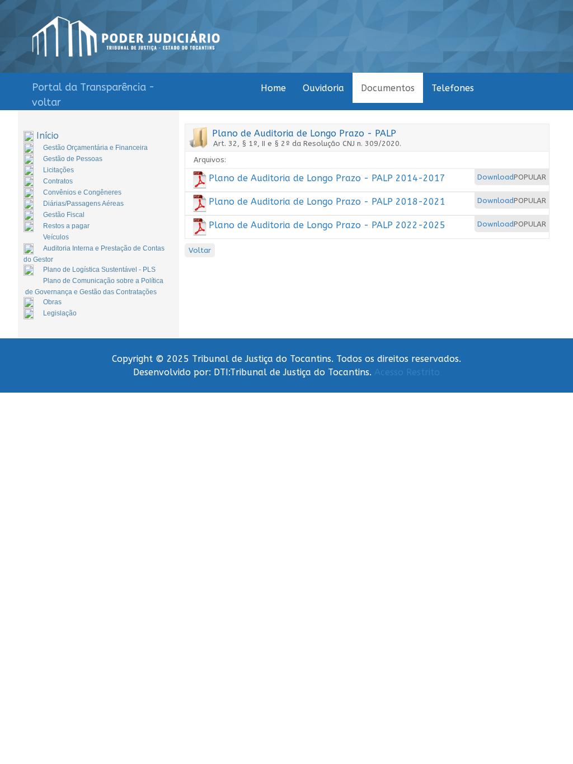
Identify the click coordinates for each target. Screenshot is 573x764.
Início (47, 135)
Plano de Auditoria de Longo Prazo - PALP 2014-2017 (327, 178)
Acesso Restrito (407, 372)
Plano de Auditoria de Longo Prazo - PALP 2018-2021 (327, 201)
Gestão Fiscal (63, 215)
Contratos (58, 181)
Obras (52, 302)
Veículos (56, 237)
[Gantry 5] (126, 36)
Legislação (60, 313)
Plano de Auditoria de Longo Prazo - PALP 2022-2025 (327, 225)
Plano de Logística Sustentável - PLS (99, 269)
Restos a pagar (66, 226)
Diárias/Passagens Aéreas (83, 203)
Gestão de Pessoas (72, 159)
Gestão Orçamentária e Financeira (95, 148)
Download (495, 177)
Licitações (58, 170)
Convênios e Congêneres (82, 192)
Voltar (200, 250)
